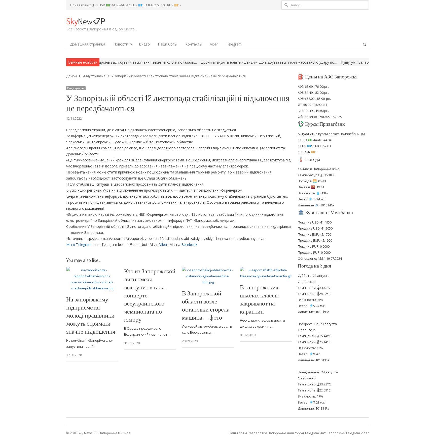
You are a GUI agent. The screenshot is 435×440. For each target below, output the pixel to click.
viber (214, 44)
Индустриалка (76, 88)
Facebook (189, 244)
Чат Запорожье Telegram (340, 433)
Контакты (193, 44)
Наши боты (167, 44)
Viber (163, 244)
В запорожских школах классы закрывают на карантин (259, 299)
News (85, 21)
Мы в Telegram (79, 244)
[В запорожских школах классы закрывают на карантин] (266, 270)
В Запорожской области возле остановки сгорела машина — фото (206, 305)
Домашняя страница (87, 44)
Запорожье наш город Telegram (293, 433)
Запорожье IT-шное (114, 433)
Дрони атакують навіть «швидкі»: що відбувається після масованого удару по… (252, 62)
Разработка (258, 433)
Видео (144, 44)
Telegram (234, 44)
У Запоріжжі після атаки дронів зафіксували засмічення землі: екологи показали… (110, 62)
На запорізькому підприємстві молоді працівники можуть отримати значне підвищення (90, 315)
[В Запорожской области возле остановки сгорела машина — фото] (208, 270)
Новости (120, 44)
